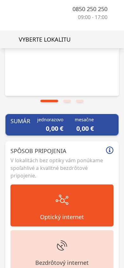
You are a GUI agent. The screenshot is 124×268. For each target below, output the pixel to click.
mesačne (86, 119)
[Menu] (113, 12)
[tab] (49, 101)
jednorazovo (52, 119)
